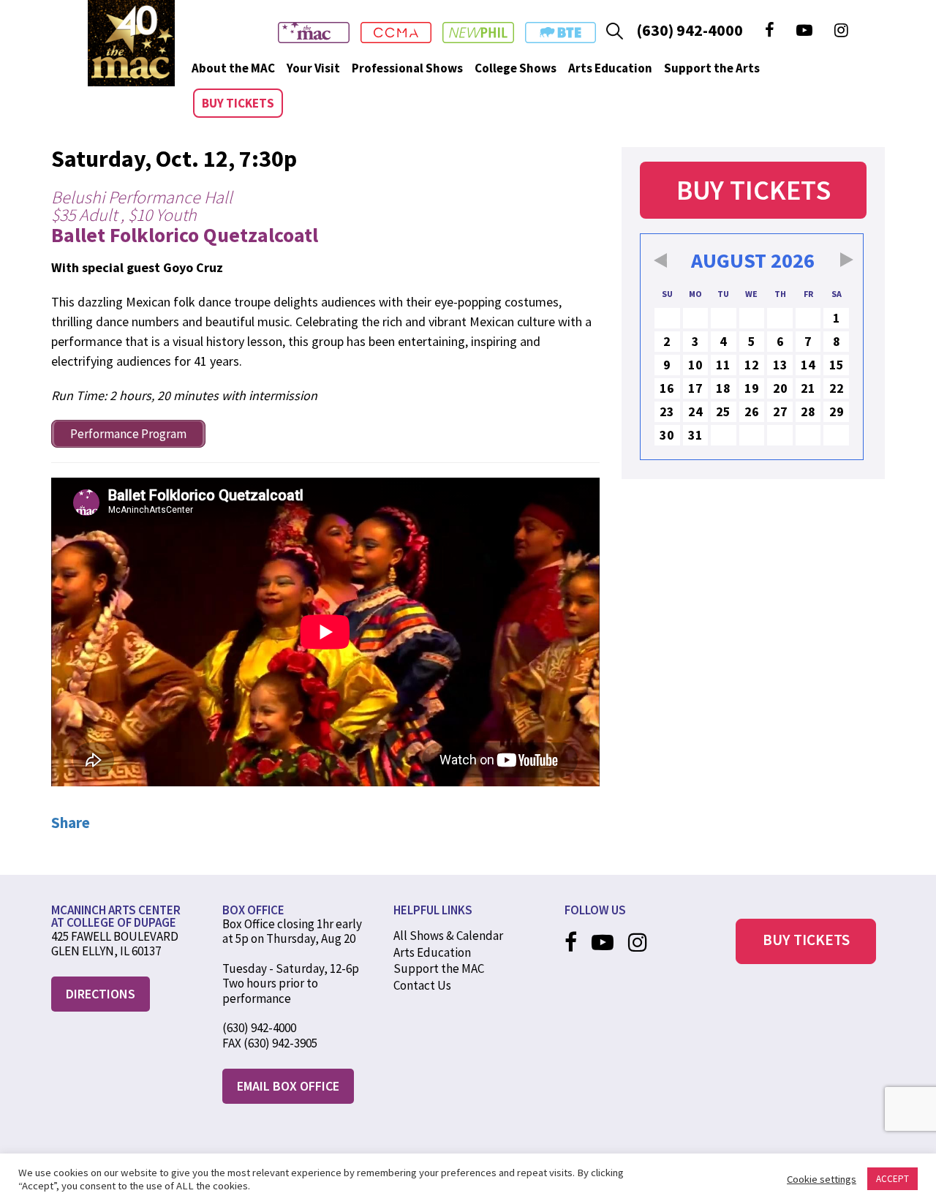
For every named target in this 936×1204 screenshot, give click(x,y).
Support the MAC (438, 968)
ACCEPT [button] (892, 1179)
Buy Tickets (238, 103)
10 (695, 364)
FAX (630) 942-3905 (269, 1043)
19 (751, 388)
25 (723, 411)
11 (723, 364)
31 (695, 434)
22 (836, 388)
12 (751, 364)
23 (667, 411)
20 (780, 388)
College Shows (515, 68)
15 (836, 364)
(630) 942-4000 (689, 30)
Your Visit (313, 68)
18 (723, 388)
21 (808, 388)
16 (667, 388)
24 (695, 411)
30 (667, 434)
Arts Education (610, 68)
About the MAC (233, 68)
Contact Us (422, 985)
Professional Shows (407, 68)
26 (751, 411)
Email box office (288, 1085)
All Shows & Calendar (448, 936)
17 (695, 388)
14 (808, 364)
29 (836, 411)
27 (780, 411)
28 (808, 411)
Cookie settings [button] (821, 1179)
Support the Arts (712, 68)
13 (780, 364)
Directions (100, 993)
